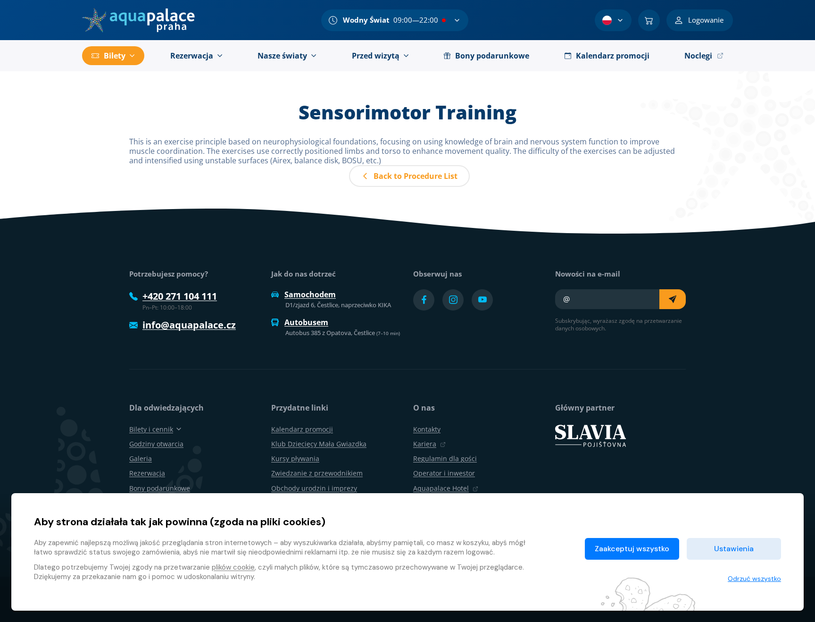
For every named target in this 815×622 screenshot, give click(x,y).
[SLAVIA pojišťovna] (590, 434)
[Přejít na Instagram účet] (453, 300)
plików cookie (233, 567)
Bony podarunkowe (159, 488)
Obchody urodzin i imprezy (314, 488)
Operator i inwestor (444, 473)
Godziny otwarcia (156, 443)
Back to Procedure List (415, 176)
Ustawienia (734, 549)
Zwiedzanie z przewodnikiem (317, 473)
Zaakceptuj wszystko (632, 549)
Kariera (424, 443)
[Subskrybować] (672, 299)
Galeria (140, 458)
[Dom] (138, 20)
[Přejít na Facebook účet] (423, 300)
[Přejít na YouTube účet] (482, 300)
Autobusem (306, 322)
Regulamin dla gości (445, 458)
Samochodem (310, 294)
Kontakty (427, 429)
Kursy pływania (295, 458)
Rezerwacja (147, 473)
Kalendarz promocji (302, 429)
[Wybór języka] (613, 20)
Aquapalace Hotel (441, 488)
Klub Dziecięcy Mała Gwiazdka (318, 443)
